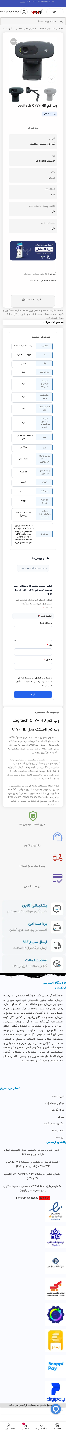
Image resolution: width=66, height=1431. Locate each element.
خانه (60, 28)
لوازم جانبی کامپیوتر (23, 28)
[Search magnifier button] (61, 21)
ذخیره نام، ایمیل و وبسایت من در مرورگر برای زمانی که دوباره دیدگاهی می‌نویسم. (33, 681)
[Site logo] (37, 11)
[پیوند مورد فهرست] (33, 1096)
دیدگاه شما (45, 623)
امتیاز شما (45, 616)
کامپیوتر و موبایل (46, 28)
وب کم (6, 28)
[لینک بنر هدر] (33, 3)
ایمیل (48, 660)
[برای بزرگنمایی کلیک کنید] (51, 79)
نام (49, 645)
